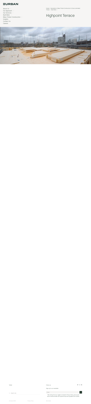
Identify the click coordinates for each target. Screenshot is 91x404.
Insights (5, 19)
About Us (6, 9)
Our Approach (7, 11)
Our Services (7, 13)
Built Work (6, 15)
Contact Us (6, 21)
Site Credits (48, 401)
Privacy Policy (70, 395)
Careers (5, 23)
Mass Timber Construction (11, 17)
